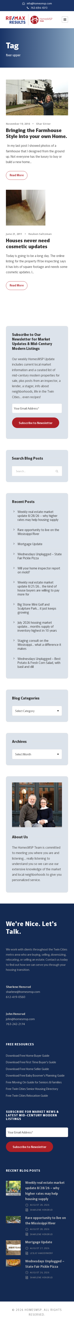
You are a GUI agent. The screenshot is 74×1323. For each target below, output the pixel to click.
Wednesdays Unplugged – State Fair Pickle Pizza (40, 556)
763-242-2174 (15, 1024)
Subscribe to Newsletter (35, 423)
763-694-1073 (39, 8)
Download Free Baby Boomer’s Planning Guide (35, 1075)
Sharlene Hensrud (18, 986)
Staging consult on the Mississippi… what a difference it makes (39, 644)
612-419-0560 (15, 997)
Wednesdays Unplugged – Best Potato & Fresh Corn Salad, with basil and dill (39, 662)
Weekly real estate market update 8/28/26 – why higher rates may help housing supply (38, 515)
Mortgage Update (30, 543)
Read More (17, 175)
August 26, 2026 (39, 1272)
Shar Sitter (43, 123)
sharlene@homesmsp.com (23, 991)
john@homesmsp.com (20, 1019)
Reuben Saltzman (40, 234)
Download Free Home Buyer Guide (27, 1055)
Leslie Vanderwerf (41, 1253)
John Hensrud (15, 1014)
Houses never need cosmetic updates (28, 243)
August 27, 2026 (39, 1248)
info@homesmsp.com (39, 3)
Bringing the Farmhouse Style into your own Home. (36, 132)
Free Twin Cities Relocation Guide (27, 1095)
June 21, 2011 (14, 234)
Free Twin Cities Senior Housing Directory (32, 1089)
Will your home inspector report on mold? (39, 570)
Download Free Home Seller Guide (27, 1069)
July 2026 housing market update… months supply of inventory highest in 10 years (37, 626)
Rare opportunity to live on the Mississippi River (38, 531)
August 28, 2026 (39, 1204)
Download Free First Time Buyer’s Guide (31, 1062)
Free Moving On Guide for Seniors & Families (34, 1082)
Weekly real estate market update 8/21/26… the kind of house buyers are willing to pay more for (38, 588)
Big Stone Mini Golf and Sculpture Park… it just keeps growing (37, 608)
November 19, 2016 (18, 123)
